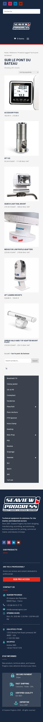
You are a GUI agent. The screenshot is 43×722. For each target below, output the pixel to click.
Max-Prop (21, 434)
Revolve (10, 446)
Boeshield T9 (12, 378)
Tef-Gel (10, 480)
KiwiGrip (10, 429)
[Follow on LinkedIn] (15, 4)
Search (34, 361)
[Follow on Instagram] (10, 4)
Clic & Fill (10, 390)
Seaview (21, 457)
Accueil (7, 353)
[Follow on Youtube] (20, 4)
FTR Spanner (12, 418)
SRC (8, 474)
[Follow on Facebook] (5, 4)
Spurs (9, 469)
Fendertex (11, 401)
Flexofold (21, 406)
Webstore (13, 53)
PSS (8, 440)
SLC (8, 463)
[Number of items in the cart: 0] (6, 368)
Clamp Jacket (12, 384)
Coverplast (11, 395)
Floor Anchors (12, 412)
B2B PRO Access (21, 579)
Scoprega (10, 452)
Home (6, 53)
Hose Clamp (11, 423)
